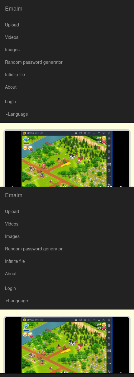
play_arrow (8, 364)
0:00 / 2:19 (26, 364)
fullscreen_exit (114, 364)
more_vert (125, 364)
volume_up (68, 364)
